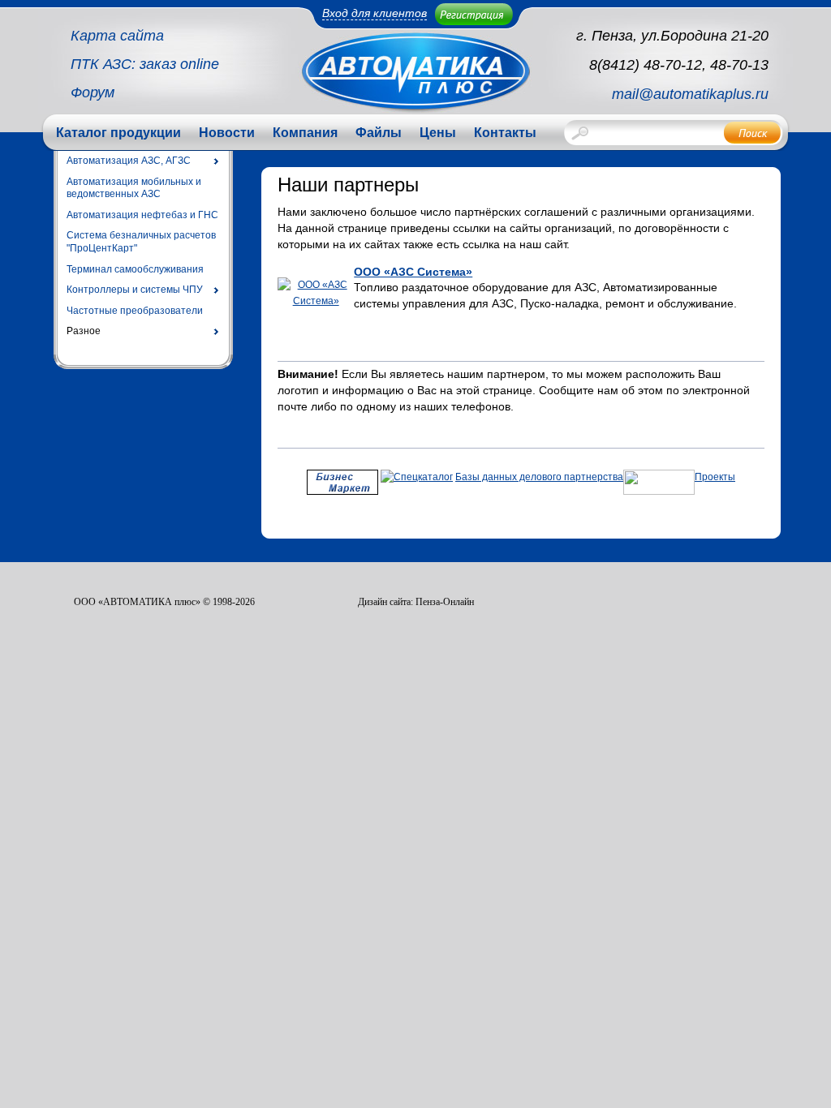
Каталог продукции (118, 133)
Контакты (505, 133)
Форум (92, 92)
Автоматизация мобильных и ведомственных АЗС (134, 188)
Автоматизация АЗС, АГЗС (129, 160)
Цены (438, 133)
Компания (305, 133)
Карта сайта (117, 36)
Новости (227, 133)
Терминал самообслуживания (135, 269)
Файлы (378, 133)
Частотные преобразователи (135, 310)
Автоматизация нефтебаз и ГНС (142, 215)
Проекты (715, 477)
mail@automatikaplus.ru (690, 94)
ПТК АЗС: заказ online (145, 64)
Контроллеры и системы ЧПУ (135, 289)
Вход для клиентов (374, 12)
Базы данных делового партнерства (539, 477)
